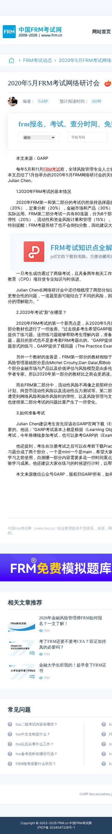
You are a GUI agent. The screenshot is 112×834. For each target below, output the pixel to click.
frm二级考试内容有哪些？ (37, 724)
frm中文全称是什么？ (33, 734)
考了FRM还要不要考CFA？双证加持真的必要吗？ (72, 644)
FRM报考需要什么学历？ (36, 764)
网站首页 (101, 31)
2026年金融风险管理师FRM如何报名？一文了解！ (70, 621)
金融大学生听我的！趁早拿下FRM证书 (72, 668)
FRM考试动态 (37, 60)
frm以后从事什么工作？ (35, 744)
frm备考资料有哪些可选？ (37, 754)
